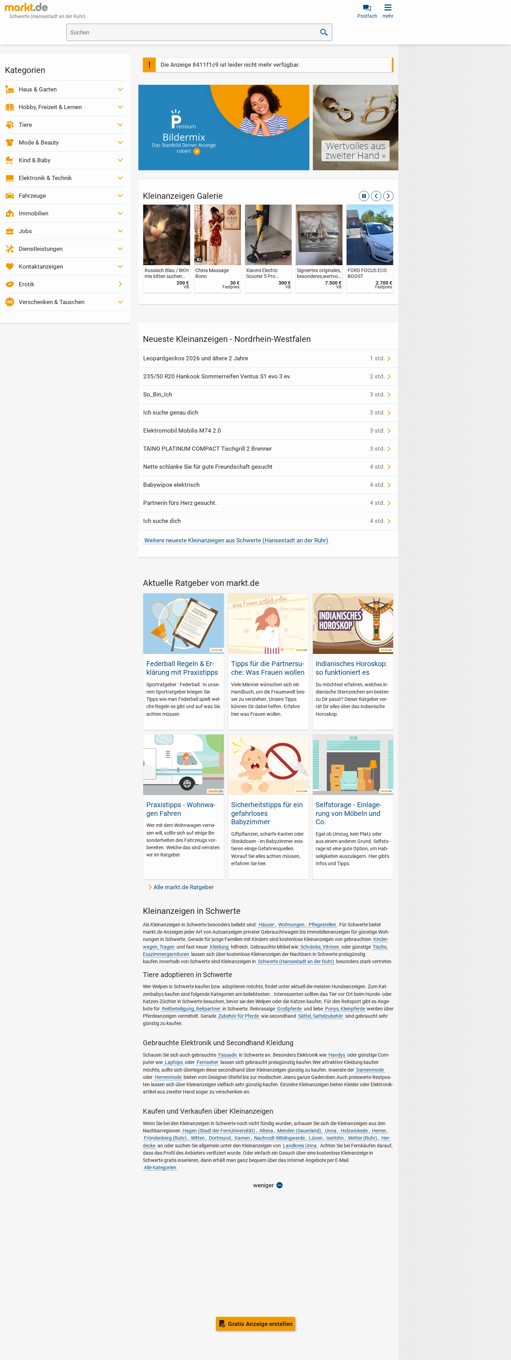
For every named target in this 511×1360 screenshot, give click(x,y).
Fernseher (207, 1062)
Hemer (379, 1130)
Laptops (174, 1062)
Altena (266, 1130)
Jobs (25, 231)
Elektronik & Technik (45, 177)
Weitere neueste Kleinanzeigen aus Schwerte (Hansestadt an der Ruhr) (236, 540)
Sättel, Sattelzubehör (320, 1016)
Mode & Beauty (39, 142)
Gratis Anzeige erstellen (260, 1323)
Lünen (316, 1138)
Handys (336, 1055)
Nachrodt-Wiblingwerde (279, 1138)
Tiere (25, 124)
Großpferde (289, 1008)
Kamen (242, 1138)
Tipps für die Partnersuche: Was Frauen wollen (268, 667)
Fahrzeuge (32, 195)
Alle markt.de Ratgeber (184, 887)
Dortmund (220, 1138)
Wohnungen (291, 924)
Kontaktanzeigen (41, 266)
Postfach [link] (367, 16)
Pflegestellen (322, 924)
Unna (330, 1130)
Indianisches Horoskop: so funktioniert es (351, 667)
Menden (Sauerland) (299, 1130)
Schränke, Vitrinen (319, 947)
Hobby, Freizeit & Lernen (50, 107)
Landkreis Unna (300, 1145)
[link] (166, 249)
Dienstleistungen (41, 248)
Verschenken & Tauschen (51, 301)
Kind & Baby (34, 160)
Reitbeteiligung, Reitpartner (191, 1008)
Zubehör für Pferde (238, 1016)
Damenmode (370, 1070)
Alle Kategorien (160, 1167)
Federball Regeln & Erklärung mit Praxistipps (182, 667)
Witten (198, 1138)
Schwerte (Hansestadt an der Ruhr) (296, 961)
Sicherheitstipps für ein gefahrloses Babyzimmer (267, 813)
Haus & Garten (38, 89)
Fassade (227, 1055)
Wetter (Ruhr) (362, 1138)
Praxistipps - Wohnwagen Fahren (181, 809)
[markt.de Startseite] (26, 7)
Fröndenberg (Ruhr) (165, 1138)
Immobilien (33, 213)
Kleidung (219, 947)
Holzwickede (354, 1130)
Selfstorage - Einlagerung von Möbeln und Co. (349, 813)
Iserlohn (335, 1138)
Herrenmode (168, 1077)
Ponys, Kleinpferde (345, 1008)
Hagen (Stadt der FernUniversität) (218, 1130)
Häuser (266, 924)
